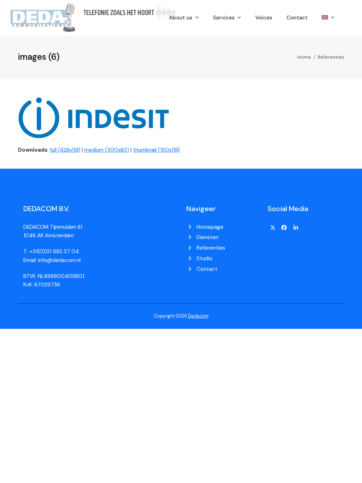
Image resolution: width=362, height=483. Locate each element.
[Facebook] (284, 228)
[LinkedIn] (296, 228)
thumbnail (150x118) (156, 149)
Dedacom (198, 316)
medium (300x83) (106, 149)
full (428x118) (65, 149)
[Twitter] (273, 228)
